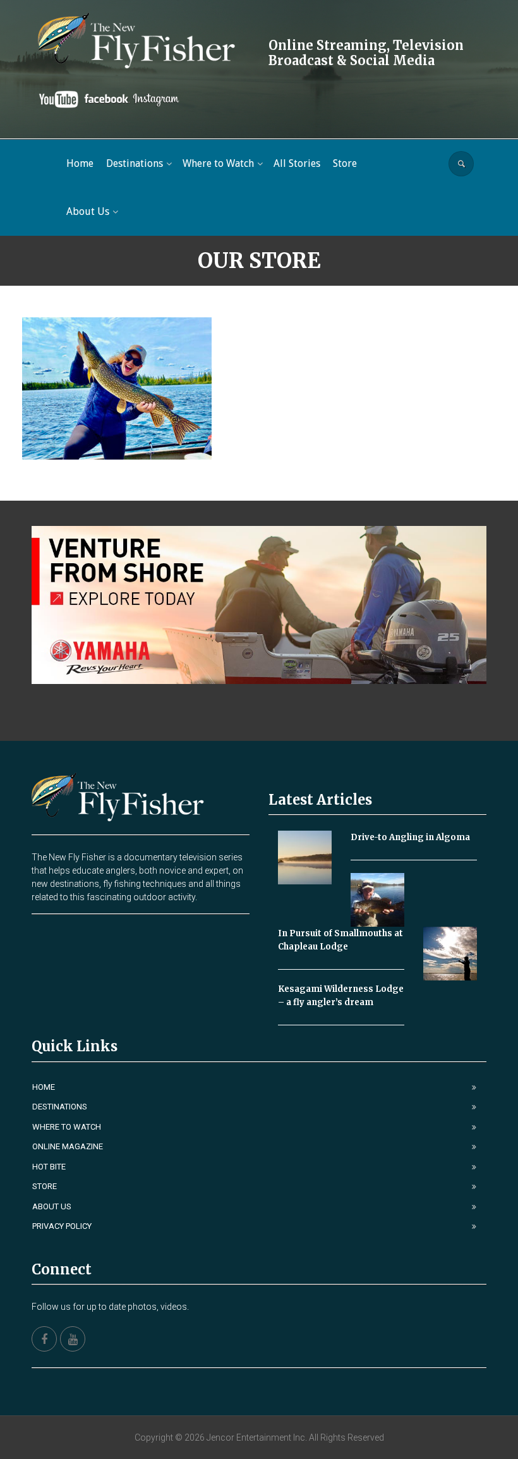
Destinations (59, 1106)
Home (43, 1087)
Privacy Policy (62, 1226)
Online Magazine (67, 1146)
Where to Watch (66, 1127)
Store (44, 1186)
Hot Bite (49, 1166)
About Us (51, 1206)
